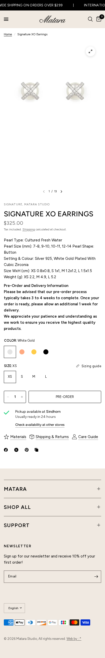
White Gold (10, 352)
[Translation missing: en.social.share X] (17, 450)
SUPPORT (17, 525)
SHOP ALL (17, 507)
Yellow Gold (34, 352)
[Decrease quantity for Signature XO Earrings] (8, 397)
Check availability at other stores (39, 425)
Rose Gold (22, 352)
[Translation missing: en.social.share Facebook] (7, 450)
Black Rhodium (46, 352)
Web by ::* (74, 639)
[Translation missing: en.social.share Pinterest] (28, 450)
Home (8, 34)
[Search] (90, 19)
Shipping (28, 229)
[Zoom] (90, 51)
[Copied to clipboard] (37, 450)
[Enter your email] (96, 577)
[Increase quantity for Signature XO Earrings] (22, 397)
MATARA (15, 489)
